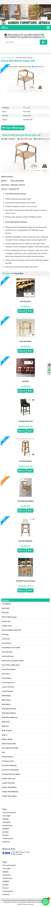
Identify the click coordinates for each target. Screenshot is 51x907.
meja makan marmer (9, 709)
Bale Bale (5, 613)
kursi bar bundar (25, 461)
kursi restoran (7, 652)
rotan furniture (7, 757)
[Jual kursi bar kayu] (25, 416)
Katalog (5, 819)
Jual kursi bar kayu (25, 421)
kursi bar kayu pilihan (26, 501)
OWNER (5, 829)
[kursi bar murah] (25, 336)
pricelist (5, 832)
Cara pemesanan (9, 812)
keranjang (6, 822)
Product (5, 835)
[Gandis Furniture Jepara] (25, 24)
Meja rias (5, 726)
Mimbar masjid (7, 739)
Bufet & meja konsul (9, 617)
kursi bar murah (25, 341)
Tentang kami (7, 838)
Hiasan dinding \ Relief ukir (11, 630)
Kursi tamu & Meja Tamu (10, 665)
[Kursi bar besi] (25, 296)
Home (3, 58)
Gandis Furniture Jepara (25, 904)
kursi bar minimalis (25, 541)
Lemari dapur (7, 678)
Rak (3, 752)
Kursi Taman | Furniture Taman (13, 661)
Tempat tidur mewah (9, 787)
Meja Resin (6, 722)
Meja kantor (6, 700)
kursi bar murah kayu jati (18, 60)
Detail (22, 311)
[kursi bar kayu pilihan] (25, 496)
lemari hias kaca (8, 682)
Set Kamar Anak (8, 761)
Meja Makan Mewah (9, 713)
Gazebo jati (6, 621)
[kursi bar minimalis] (25, 536)
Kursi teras (6, 674)
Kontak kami (7, 825)
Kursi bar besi (25, 301)
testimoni (6, 842)
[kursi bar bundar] (25, 456)
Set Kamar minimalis (9, 765)
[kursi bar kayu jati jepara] (25, 576)
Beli (31, 311)
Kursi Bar (11, 58)
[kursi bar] (25, 376)
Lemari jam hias (8, 687)
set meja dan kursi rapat (11, 774)
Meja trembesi (7, 730)
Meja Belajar (6, 696)
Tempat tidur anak (8, 778)
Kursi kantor (6, 643)
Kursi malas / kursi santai (11, 647)
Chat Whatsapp (14, 127)
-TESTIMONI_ (6, 604)
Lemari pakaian (7, 691)
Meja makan (6, 704)
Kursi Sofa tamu (8, 656)
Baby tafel (5, 608)
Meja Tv (4, 735)
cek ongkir (6, 816)
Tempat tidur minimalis (10, 792)
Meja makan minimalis (9, 717)
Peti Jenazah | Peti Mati (10, 748)
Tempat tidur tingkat (9, 796)
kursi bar (25, 381)
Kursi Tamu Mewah (8, 669)
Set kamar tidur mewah (10, 770)
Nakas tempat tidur (9, 744)
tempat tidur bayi (8, 783)
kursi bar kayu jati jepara (25, 581)
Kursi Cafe (6, 639)
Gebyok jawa (7, 626)
